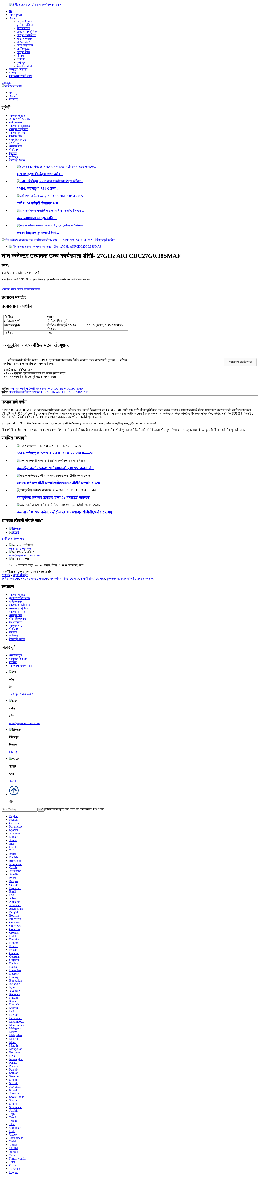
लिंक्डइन (13, 752)
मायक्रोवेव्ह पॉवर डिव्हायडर (64, 578)
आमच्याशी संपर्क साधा (20, 76)
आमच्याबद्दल (15, 14)
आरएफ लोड (23, 52)
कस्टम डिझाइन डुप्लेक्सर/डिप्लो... (38, 233)
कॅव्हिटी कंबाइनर (10, 578)
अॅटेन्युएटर (23, 48)
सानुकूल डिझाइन (18, 69)
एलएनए (21, 59)
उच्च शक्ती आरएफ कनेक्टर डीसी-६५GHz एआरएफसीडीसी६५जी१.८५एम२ (64, 512)
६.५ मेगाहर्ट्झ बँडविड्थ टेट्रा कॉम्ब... (40, 174)
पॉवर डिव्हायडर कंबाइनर (140, 578)
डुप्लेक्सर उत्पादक (116, 578)
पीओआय (21, 55)
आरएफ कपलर (24, 38)
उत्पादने (13, 18)
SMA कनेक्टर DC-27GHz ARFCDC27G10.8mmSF (55, 453)
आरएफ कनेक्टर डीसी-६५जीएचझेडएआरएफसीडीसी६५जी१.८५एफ (58, 483)
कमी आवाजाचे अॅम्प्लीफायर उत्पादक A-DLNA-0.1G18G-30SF (46, 388)
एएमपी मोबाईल (20, 575)
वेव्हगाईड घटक (25, 66)
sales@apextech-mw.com (24, 555)
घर (10, 11)
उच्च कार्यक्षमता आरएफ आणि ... (37, 218)
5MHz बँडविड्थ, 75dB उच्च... (37, 189)
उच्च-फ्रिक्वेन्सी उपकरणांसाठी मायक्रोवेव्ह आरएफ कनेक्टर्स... (55, 468)
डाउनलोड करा (32, 289)
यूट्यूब (12, 780)
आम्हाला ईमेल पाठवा (12, 289)
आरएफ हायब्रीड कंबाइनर (34, 578)
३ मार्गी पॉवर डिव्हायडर (93, 578)
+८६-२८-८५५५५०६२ (21, 548)
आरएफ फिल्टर (25, 21)
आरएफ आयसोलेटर (27, 31)
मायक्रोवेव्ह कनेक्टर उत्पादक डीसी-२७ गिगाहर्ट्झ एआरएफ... (55, 498)
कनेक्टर (21, 62)
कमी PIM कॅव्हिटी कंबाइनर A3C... (39, 203)
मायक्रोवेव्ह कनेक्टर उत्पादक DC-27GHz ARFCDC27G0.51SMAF (48, 392)
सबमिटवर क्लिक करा (13, 538)
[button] (240, 362)
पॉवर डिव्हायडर (25, 45)
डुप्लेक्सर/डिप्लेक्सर (27, 24)
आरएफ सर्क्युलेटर (26, 35)
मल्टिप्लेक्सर (23, 28)
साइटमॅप (6, 575)
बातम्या (13, 72)
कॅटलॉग (17, 86)
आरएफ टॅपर (23, 42)
